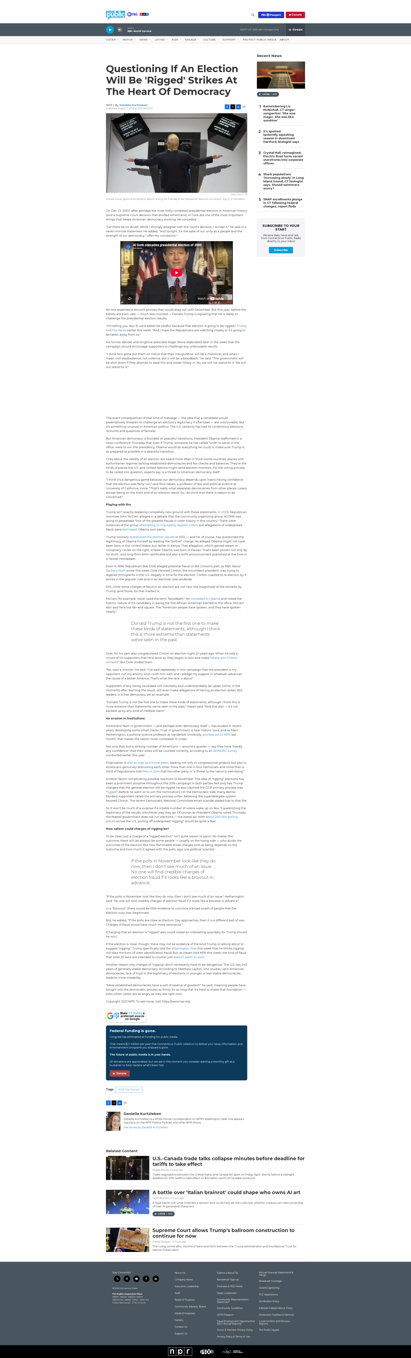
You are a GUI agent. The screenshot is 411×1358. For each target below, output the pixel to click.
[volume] (119, 29)
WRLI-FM (144, 1300)
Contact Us (181, 1327)
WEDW (131, 1297)
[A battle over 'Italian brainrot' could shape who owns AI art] (127, 1202)
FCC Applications (268, 1294)
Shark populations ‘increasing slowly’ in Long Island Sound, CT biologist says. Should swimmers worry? (283, 181)
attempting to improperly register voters (168, 525)
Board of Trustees (185, 1300)
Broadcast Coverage (270, 1281)
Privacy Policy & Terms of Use (233, 1337)
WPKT (135, 1300)
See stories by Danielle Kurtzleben (146, 1127)
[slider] (124, 29)
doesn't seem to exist (189, 957)
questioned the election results (152, 537)
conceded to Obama (206, 599)
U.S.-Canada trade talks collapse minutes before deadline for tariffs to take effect (229, 1161)
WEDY (140, 1297)
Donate (297, 14)
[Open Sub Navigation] (118, 40)
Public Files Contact (121, 1302)
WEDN (123, 1297)
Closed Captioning (269, 1288)
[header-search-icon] (253, 14)
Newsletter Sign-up (228, 1279)
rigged (112, 792)
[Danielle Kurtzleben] (113, 1121)
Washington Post (184, 948)
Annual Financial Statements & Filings (276, 1274)
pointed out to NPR (216, 734)
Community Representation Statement (233, 1301)
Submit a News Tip (227, 1273)
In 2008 (223, 512)
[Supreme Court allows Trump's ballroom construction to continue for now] (127, 1240)
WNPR (128, 1300)
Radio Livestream (227, 1293)
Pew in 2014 (151, 771)
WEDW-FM (117, 1300)
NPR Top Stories (128, 1089)
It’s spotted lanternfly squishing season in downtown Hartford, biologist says (281, 137)
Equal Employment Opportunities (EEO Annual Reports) (236, 1322)
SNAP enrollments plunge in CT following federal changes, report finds (282, 203)
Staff (177, 1293)
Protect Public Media (259, 39)
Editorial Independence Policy (276, 1308)
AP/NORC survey (225, 751)
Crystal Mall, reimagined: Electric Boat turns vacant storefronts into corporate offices (283, 158)
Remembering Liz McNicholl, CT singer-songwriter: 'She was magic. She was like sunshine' (279, 113)
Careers (179, 1320)
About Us (180, 1273)
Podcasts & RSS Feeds (229, 1286)
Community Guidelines (230, 1308)
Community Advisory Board (190, 1306)
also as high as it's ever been (147, 763)
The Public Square (269, 1330)
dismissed (129, 529)
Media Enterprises (185, 1313)
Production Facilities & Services (276, 1315)
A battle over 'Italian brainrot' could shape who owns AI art (226, 1192)
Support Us (181, 1333)
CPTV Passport (225, 1315)
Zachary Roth (115, 570)
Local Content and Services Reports (274, 1322)
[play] (110, 29)
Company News (184, 1279)
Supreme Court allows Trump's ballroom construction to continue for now (224, 1233)
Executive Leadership (187, 1286)
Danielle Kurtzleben (133, 105)
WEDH (115, 1297)
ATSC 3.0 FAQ (139, 1302)
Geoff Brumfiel (161, 1198)
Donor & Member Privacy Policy (235, 1330)
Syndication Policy (269, 1301)
